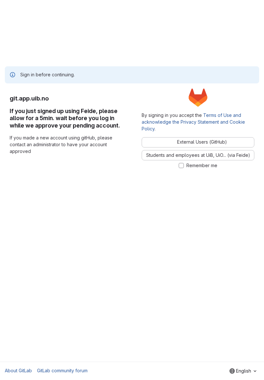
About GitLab (18, 370)
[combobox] (243, 371)
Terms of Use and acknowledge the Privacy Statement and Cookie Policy (193, 121)
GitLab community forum (62, 370)
